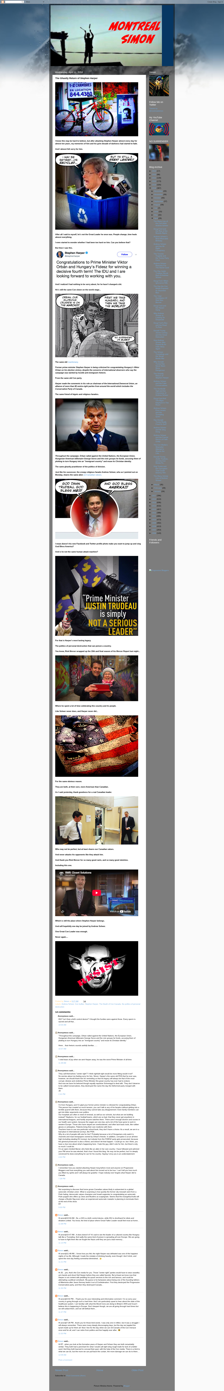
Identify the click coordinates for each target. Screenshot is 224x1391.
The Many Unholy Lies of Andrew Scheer (161, 478)
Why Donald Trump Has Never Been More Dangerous (159, 366)
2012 (154, 513)
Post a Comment (65, 1360)
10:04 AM (62, 1025)
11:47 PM (62, 1312)
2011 (154, 516)
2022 (154, 175)
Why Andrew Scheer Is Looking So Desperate (159, 316)
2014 (154, 506)
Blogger (127, 1386)
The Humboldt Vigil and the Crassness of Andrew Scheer (161, 392)
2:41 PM (61, 1094)
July (156, 208)
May (156, 215)
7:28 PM (61, 1179)
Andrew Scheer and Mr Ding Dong (160, 430)
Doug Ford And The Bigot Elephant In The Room (161, 402)
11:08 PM (62, 1224)
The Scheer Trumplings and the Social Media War (161, 355)
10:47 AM (62, 1049)
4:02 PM (61, 1157)
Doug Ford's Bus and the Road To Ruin (160, 325)
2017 (154, 496)
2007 (154, 530)
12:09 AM (62, 1355)
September (159, 201)
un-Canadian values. (92, 475)
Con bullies (79, 1004)
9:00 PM (61, 1207)
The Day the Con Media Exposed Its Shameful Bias (161, 289)
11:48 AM (62, 1063)
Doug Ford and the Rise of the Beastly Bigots (160, 231)
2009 (154, 523)
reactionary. (73, 362)
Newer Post (61, 1370)
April (156, 218)
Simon (60, 1215)
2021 (154, 178)
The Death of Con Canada (110, 1004)
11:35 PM (62, 1288)
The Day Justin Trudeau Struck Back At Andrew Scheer (161, 274)
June (156, 212)
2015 (154, 502)
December (158, 191)
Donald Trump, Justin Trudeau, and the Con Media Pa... (161, 460)
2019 (154, 185)
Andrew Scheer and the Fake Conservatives (160, 383)
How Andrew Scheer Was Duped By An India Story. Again (160, 344)
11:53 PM (62, 1334)
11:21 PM (62, 1262)
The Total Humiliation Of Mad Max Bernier (160, 299)
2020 (154, 181)
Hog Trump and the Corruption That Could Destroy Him (160, 469)
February (158, 488)
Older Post (137, 1370)
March (157, 485)
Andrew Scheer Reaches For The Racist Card (161, 266)
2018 (154, 188)
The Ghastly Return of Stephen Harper (161, 376)
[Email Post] (84, 1001)
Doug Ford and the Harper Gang (160, 308)
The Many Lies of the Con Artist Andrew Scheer (161, 223)
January (157, 491)
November (158, 194)
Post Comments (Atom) (76, 1376)
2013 (154, 509)
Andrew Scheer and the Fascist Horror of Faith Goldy (161, 438)
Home (99, 1370)
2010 (154, 520)
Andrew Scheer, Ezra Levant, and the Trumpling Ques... (160, 412)
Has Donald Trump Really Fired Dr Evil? (160, 422)
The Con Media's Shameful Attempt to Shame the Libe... (161, 449)
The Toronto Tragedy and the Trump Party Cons (161, 257)
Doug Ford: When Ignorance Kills (161, 282)
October (157, 198)
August (157, 205)
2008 (154, 526)
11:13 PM (62, 1243)
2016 (154, 499)
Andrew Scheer (68, 1004)
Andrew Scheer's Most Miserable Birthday (161, 239)
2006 (154, 533)
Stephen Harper (91, 1004)
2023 (154, 171)
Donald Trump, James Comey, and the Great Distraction (161, 334)
